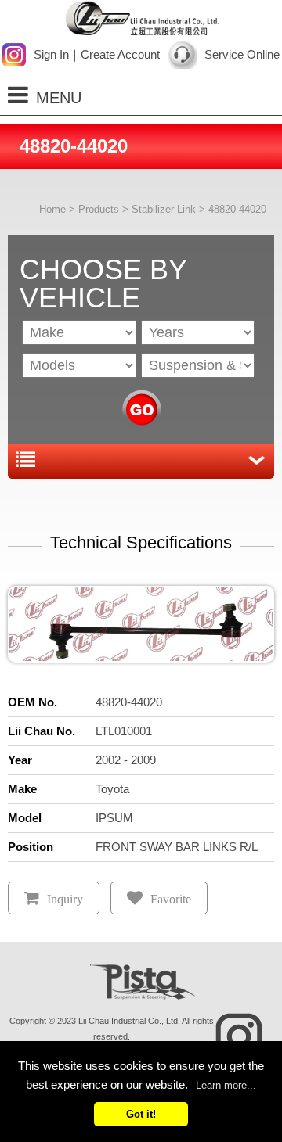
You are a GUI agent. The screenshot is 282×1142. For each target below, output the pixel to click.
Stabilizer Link (164, 209)
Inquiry (65, 899)
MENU (58, 97)
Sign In (51, 54)
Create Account (120, 54)
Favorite (170, 899)
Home (52, 209)
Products (98, 209)
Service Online (242, 54)
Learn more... (226, 1085)
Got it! (141, 1114)
